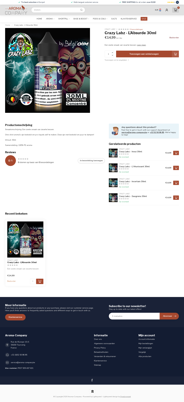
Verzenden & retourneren (105, 356)
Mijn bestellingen (145, 343)
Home (39, 19)
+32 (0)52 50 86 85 (19, 355)
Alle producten (144, 356)
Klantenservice (129, 19)
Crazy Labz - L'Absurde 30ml (26, 25)
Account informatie (146, 339)
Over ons (98, 339)
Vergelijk (142, 352)
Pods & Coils (99, 19)
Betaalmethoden (101, 352)
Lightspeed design (110, 396)
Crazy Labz (110, 29)
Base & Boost (80, 19)
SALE (144, 19)
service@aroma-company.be (134, 132)
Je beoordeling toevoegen (91, 160)
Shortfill (63, 19)
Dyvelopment (125, 396)
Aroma (49, 19)
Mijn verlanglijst (145, 348)
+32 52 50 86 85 (157, 132)
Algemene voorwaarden (104, 343)
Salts (114, 19)
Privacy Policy (100, 348)
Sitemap (97, 365)
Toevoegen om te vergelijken (116, 60)
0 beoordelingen (136, 29)
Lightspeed (97, 396)
